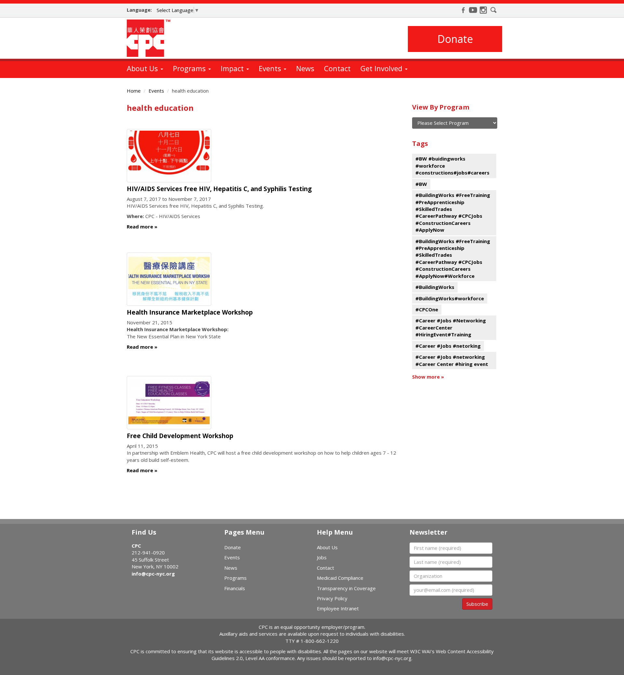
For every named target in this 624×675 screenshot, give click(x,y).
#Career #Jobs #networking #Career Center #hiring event (451, 360)
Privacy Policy (332, 598)
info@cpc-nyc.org (153, 573)
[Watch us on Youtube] (473, 10)
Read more (140, 226)
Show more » (428, 376)
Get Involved (382, 68)
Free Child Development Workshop (180, 436)
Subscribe (477, 604)
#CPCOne (426, 309)
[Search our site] (493, 10)
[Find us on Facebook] (463, 10)
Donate (455, 39)
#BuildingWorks (434, 287)
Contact (337, 68)
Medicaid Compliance (340, 578)
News (305, 68)
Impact (233, 68)
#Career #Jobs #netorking (448, 346)
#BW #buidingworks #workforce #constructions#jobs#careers (452, 165)
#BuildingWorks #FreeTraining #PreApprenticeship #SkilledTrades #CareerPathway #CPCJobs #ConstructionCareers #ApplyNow (452, 212)
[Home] (151, 38)
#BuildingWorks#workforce (449, 298)
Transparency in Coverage (346, 588)
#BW (421, 184)
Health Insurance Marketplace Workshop (190, 312)
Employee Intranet (338, 608)
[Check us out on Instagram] (483, 10)
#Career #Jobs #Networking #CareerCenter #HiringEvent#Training (450, 327)
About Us (143, 68)
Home (134, 90)
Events (271, 68)
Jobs (322, 557)
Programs (190, 68)
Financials (234, 588)
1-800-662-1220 (320, 641)
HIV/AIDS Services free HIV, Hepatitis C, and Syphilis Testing (219, 189)
